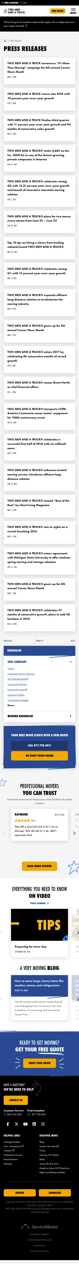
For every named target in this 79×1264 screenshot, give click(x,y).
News (11, 705)
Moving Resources (20, 716)
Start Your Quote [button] (40, 1063)
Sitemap (8, 1163)
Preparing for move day (31, 946)
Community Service (17, 684)
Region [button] (19, 1192)
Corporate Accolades (18, 700)
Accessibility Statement (39, 1234)
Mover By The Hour (49, 1163)
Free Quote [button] (57, 10)
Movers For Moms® (17, 689)
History (11, 668)
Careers (9, 1150)
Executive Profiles (16, 694)
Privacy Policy (40, 1245)
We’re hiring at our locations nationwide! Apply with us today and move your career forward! (39, 24)
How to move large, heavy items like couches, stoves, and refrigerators (39, 983)
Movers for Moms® (49, 1146)
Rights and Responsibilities (52, 1172)
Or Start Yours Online (39, 755)
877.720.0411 (38, 1114)
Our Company (17, 662)
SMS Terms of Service (39, 1251)
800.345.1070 (14, 1114)
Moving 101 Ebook (49, 1155)
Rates (42, 1159)
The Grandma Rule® (18, 679)
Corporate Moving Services (21, 673)
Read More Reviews (39, 866)
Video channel (38, 903)
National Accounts (13, 1155)
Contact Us (15, 1100)
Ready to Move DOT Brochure (54, 1168)
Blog (42, 1141)
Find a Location (11, 3)
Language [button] (55, 1192)
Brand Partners (11, 1159)
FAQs (42, 1150)
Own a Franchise (14, 1146)
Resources (14, 650)
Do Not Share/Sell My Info (40, 1240)
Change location (12, 1141)
